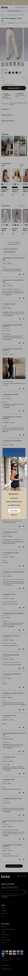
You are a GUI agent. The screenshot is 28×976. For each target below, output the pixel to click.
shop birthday (14, 510)
